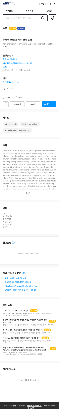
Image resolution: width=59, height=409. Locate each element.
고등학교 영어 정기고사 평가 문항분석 (18, 282)
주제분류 (10, 10)
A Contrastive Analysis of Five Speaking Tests (21, 286)
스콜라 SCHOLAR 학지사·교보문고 (9, 4)
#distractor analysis (30, 124)
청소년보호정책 (49, 405)
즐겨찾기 (6, 105)
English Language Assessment (17, 62)
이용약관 (21, 405)
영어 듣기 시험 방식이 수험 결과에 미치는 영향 (21, 289)
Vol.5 (5, 66)
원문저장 (33, 104)
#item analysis (11, 124)
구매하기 (47, 104)
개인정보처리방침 (34, 405)
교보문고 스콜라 (10, 405)
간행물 (49, 10)
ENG (54, 5)
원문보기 (17, 104)
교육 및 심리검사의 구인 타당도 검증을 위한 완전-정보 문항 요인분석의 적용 (25, 321)
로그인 (42, 4)
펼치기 (28, 193)
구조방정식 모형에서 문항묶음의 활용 (16, 310)
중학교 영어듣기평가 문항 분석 (15, 278)
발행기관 (30, 10)
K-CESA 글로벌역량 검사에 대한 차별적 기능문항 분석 (21, 338)
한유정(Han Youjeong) (11, 82)
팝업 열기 (16, 242)
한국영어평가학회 (10, 59)
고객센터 (48, 5)
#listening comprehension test (17, 130)
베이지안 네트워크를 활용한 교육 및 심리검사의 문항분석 (22, 330)
